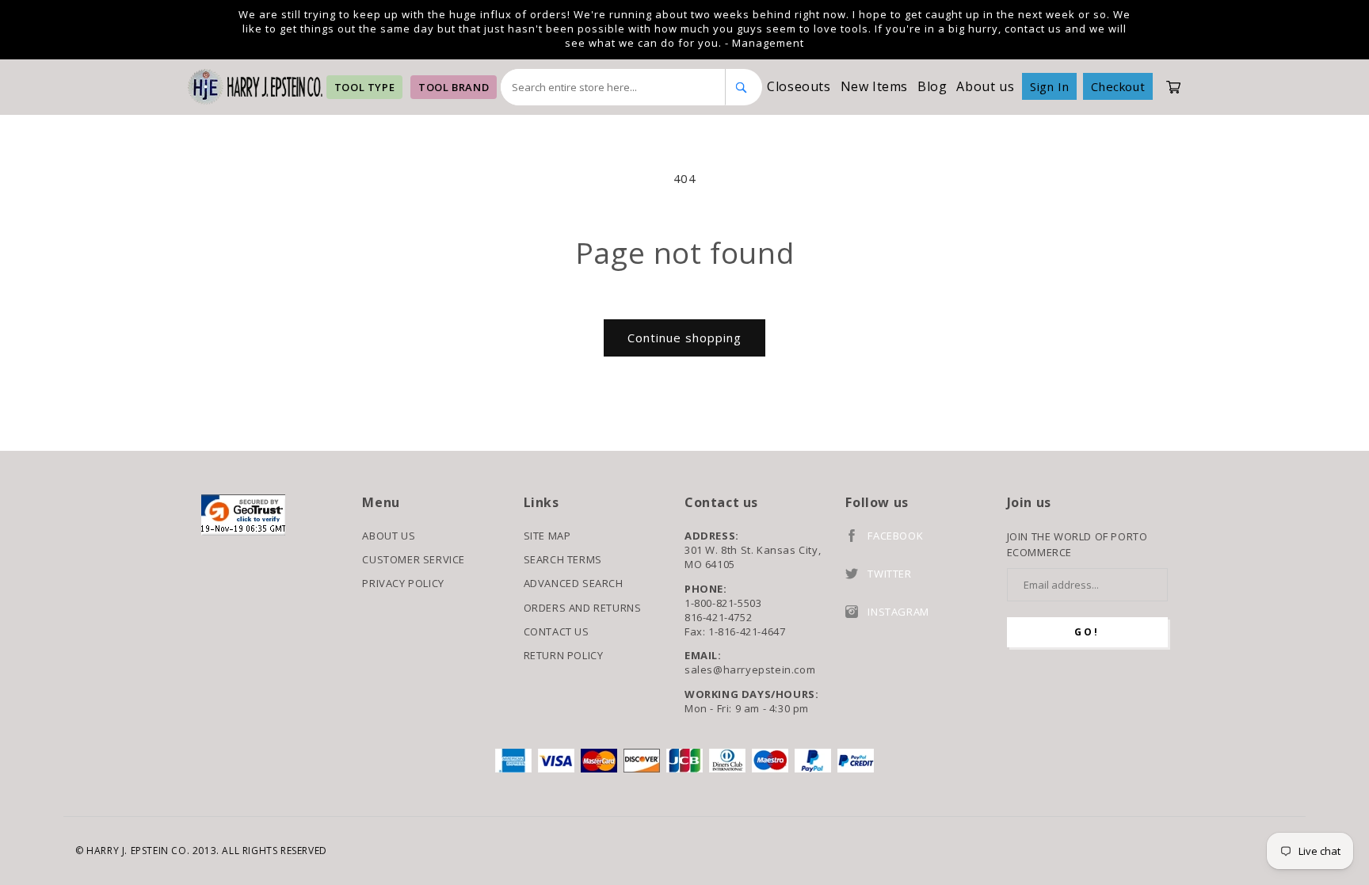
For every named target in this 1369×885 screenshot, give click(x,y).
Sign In (1049, 86)
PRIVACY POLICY (403, 583)
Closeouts (798, 86)
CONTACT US (556, 631)
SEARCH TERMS (563, 559)
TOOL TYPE (364, 87)
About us (985, 86)
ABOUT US (388, 535)
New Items (874, 86)
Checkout (1118, 86)
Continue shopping (684, 337)
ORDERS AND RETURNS (583, 608)
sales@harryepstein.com (749, 669)
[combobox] (613, 87)
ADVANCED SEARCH (573, 583)
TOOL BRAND (453, 87)
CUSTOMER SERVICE (413, 559)
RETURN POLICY (564, 655)
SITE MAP (547, 535)
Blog (932, 86)
